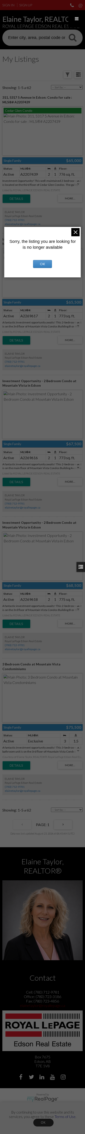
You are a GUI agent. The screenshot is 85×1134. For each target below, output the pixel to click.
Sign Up (25, 5)
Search (72, 37)
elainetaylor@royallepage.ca (22, 224)
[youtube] (53, 1077)
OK (43, 1122)
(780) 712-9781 (15, 220)
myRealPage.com (43, 1099)
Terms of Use (65, 1116)
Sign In (8, 5)
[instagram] (64, 1077)
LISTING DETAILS (16, 198)
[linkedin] (42, 1077)
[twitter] (32, 1077)
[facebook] (21, 1077)
